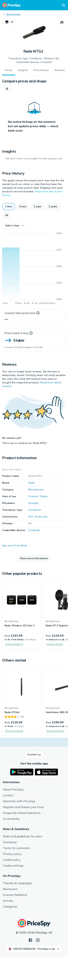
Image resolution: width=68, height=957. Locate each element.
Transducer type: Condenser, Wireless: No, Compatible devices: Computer (34, 60)
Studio (44, 496)
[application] (34, 268)
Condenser (34, 509)
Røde (31, 482)
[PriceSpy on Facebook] (30, 940)
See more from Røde (14, 545)
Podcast (33, 496)
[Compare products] (62, 22)
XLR (30, 516)
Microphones (13, 14)
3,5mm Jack (41, 516)
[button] (9, 22)
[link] (21, 614)
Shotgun (33, 503)
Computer (34, 530)
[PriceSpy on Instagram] (38, 940)
